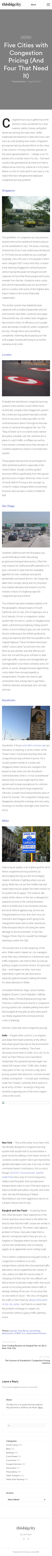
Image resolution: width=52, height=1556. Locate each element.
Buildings (10, 1453)
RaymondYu (7, 1333)
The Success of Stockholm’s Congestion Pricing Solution (27, 1361)
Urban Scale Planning (15, 1479)
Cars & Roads (26, 37)
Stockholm (8, 700)
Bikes (8, 1449)
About (33, 5)
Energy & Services (13, 1464)
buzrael (13, 1330)
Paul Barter (23, 1330)
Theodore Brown (19, 82)
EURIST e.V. (20, 1333)
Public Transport (13, 1475)
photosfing (35, 1330)
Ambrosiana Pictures (36, 1333)
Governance (11, 1468)
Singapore (8, 190)
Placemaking (11, 1472)
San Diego (8, 506)
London (7, 354)
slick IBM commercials (34, 745)
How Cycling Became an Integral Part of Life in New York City (24, 1346)
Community (11, 1460)
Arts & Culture (12, 1445)
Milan (5, 820)
